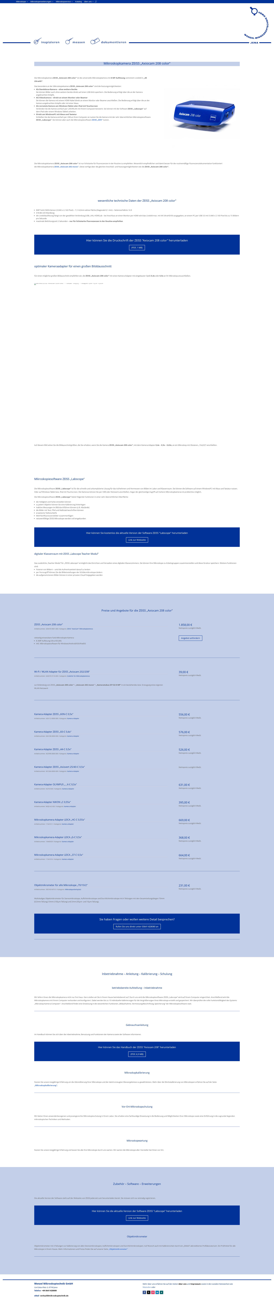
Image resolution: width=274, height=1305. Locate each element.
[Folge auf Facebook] (144, 1292)
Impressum (196, 1284)
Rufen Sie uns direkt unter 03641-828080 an (137, 926)
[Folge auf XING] (161, 1292)
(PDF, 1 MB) (137, 247)
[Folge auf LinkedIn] (157, 1292)
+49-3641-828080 (49, 1290)
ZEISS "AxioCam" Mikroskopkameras (80, 629)
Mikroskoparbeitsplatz (73, 889)
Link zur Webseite (137, 539)
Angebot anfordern (190, 638)
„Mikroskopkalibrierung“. (46, 1085)
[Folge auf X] (148, 1292)
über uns (88, 2)
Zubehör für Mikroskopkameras (78, 676)
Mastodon (147, 1287)
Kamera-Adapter (73, 718)
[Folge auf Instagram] (153, 1292)
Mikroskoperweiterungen (40, 2)
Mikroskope (21, 2)
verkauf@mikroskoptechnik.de (54, 1295)
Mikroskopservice (63, 2)
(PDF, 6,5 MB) (137, 1054)
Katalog (78, 2)
